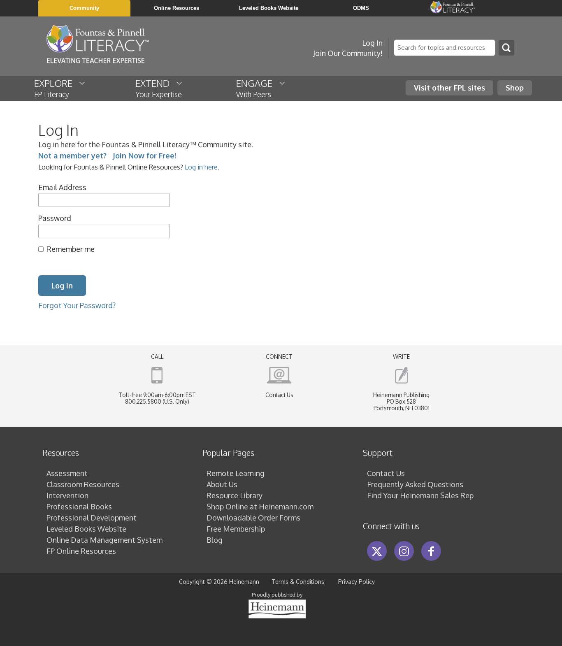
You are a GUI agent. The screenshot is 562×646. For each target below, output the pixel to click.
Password (54, 218)
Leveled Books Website (86, 528)
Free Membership (236, 528)
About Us (222, 484)
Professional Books (79, 506)
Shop (515, 87)
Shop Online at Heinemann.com (260, 506)
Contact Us (279, 394)
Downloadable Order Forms (253, 517)
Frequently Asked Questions (415, 484)
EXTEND (158, 88)
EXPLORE (56, 88)
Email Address (62, 187)
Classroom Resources (82, 484)
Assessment (67, 473)
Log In (372, 42)
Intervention (67, 495)
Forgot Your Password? (77, 305)
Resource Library (234, 495)
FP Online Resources (81, 550)
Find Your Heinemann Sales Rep (420, 495)
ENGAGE (257, 88)
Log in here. (202, 167)
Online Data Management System (104, 539)
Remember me (70, 248)
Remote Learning (236, 473)
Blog (215, 539)
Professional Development (91, 517)
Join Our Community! (348, 53)
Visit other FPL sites (449, 87)
